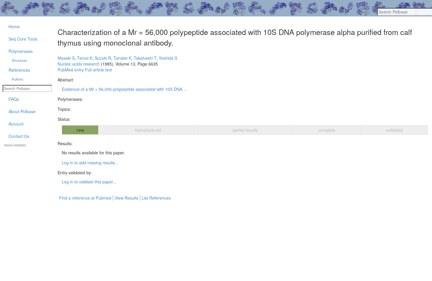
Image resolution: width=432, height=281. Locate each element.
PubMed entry (71, 70)
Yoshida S (168, 58)
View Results (126, 198)
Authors (17, 79)
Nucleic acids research (79, 64)
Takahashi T (145, 58)
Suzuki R (103, 58)
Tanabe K (122, 58)
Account (16, 124)
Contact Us (19, 136)
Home (14, 26)
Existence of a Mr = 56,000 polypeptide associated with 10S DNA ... (124, 89)
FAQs (14, 99)
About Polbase (22, 111)
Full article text (98, 70)
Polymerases (21, 51)
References (19, 70)
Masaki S (66, 58)
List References (156, 198)
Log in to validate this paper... (89, 182)
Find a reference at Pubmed (85, 198)
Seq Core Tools (23, 39)
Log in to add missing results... (90, 162)
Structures (19, 60)
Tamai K (84, 58)
